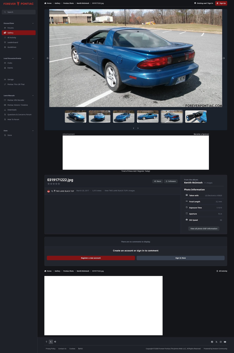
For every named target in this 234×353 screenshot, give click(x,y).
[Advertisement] (136, 152)
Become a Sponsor (201, 134)
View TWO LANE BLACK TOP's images (120, 190)
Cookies (72, 349)
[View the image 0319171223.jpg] (75, 116)
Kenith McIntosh (193, 182)
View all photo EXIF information (203, 228)
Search (10, 12)
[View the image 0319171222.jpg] (172, 116)
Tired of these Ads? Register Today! (135, 171)
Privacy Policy (50, 349)
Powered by (215, 349)
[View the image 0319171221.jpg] (196, 116)
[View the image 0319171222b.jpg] (123, 116)
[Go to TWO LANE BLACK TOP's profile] (48, 191)
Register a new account (91, 258)
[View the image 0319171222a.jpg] (147, 116)
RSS (81, 349)
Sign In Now (181, 258)
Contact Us (62, 349)
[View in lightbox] (135, 58)
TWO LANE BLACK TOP (65, 191)
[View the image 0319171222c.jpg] (99, 116)
